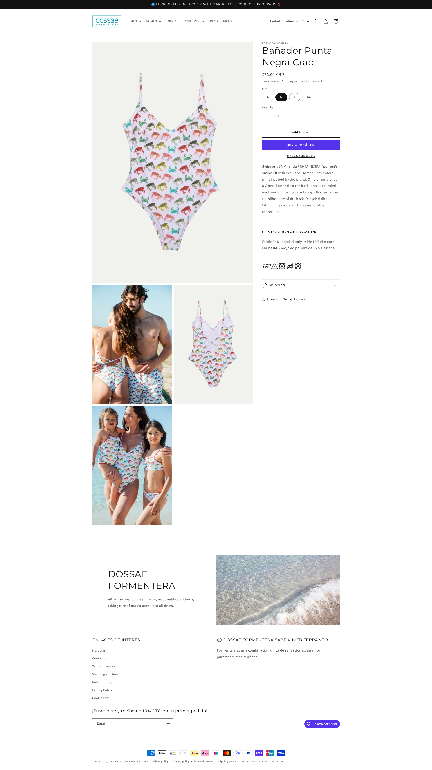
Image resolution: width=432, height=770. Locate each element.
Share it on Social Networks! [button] (287, 299)
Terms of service (104, 666)
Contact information (271, 761)
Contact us (100, 658)
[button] (135, 21)
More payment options (301, 155)
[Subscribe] (168, 723)
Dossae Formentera (112, 761)
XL (311, 98)
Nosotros (99, 650)
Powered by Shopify (136, 761)
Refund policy (102, 682)
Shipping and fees (105, 674)
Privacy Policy (102, 690)
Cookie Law (100, 698)
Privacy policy (181, 761)
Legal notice (247, 761)
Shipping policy (226, 761)
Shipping (288, 81)
